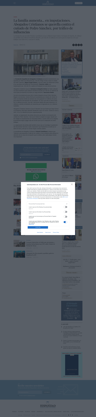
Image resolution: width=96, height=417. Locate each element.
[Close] (72, 184)
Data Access (48, 232)
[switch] (65, 207)
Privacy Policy (56, 232)
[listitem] (48, 204)
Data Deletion (40, 232)
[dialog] (48, 208)
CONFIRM (37, 227)
